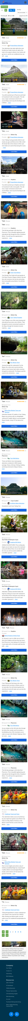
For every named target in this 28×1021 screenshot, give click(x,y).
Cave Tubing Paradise (16, 317)
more (6, 56)
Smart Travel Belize (15, 272)
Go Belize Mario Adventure (17, 503)
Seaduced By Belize (15, 542)
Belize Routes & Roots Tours (12, 635)
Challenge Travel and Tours (12, 814)
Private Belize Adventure (16, 45)
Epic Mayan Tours (15, 362)
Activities (5, 6)
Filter (11, 10)
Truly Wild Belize (14, 458)
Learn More (14, 60)
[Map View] (5, 10)
